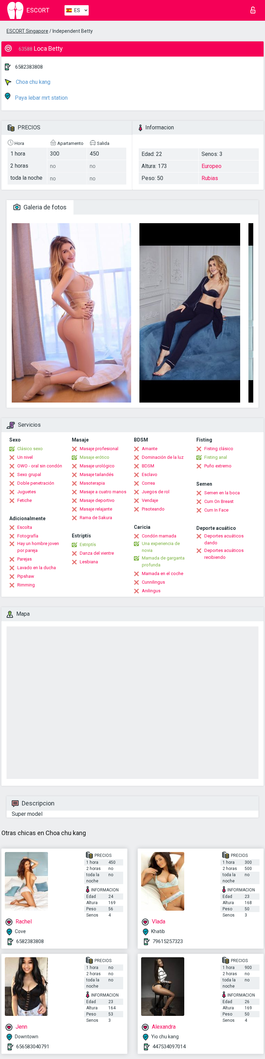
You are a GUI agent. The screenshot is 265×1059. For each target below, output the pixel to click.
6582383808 (29, 67)
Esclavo (149, 474)
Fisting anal (215, 457)
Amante (149, 448)
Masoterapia (92, 483)
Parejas (24, 559)
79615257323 (168, 941)
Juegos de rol (155, 491)
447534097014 (169, 1046)
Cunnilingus (153, 582)
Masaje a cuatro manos (103, 491)
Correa (148, 483)
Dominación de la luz (163, 457)
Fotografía (27, 535)
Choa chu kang (32, 82)
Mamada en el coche (162, 573)
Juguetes (26, 491)
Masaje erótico (94, 457)
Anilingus (151, 590)
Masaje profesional (99, 448)
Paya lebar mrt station (40, 98)
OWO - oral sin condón (39, 465)
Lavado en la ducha (36, 567)
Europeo (212, 166)
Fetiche (24, 500)
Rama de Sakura (96, 517)
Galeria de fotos (44, 207)
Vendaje (150, 500)
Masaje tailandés (97, 474)
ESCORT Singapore (27, 31)
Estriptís (88, 544)
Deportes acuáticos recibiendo (224, 554)
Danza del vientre (97, 553)
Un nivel (25, 457)
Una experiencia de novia (161, 547)
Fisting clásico (218, 448)
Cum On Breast (219, 501)
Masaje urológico (97, 465)
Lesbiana (89, 561)
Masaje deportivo (97, 500)
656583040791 (32, 1046)
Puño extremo (218, 465)
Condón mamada (159, 535)
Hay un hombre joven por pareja (38, 547)
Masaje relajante (96, 509)
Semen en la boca (222, 492)
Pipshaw (25, 576)
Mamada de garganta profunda (163, 561)
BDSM (148, 465)
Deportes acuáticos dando (224, 539)
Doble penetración (35, 483)
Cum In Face (216, 510)
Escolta (24, 527)
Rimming (26, 584)
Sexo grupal (29, 474)
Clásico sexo (30, 448)
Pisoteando (153, 509)
